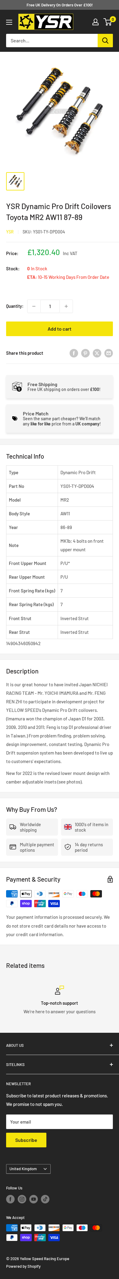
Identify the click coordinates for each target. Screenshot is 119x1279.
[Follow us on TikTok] (45, 1199)
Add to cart (59, 329)
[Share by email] (108, 352)
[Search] (105, 40)
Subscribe (26, 1140)
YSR (10, 231)
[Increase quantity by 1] (66, 306)
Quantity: (14, 306)
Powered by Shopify (23, 1266)
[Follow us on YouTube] (33, 1199)
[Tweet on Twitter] (97, 352)
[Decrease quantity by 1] (33, 306)
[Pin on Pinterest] (85, 352)
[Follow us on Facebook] (10, 1199)
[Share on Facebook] (74, 352)
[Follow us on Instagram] (22, 1199)
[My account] (95, 22)
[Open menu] (9, 22)
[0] (108, 22)
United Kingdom (23, 1168)
